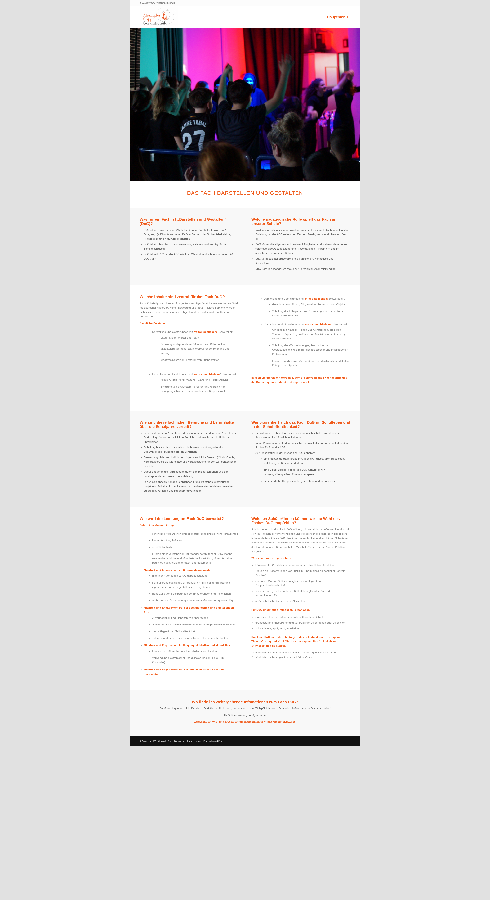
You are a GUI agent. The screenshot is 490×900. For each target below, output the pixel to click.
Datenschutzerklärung (213, 895)
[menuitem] (337, 17)
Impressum (196, 895)
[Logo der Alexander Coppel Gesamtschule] (159, 17)
